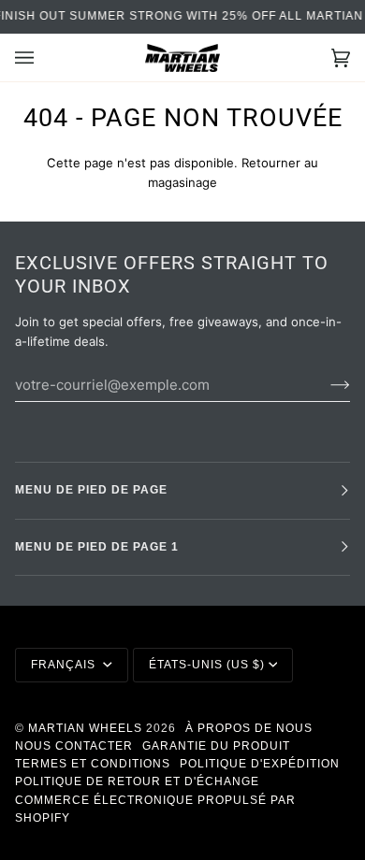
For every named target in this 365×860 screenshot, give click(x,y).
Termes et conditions (92, 763)
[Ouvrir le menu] (43, 57)
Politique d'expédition (260, 763)
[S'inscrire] (325, 384)
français (65, 664)
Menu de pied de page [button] (91, 489)
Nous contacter (74, 745)
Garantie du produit (216, 745)
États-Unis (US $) (207, 664)
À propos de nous (249, 728)
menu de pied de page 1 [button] (97, 546)
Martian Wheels (85, 728)
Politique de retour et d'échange (137, 781)
